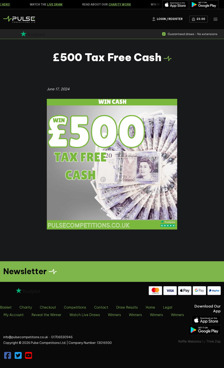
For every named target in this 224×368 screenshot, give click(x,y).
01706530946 (62, 337)
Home (150, 307)
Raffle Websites (189, 341)
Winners (114, 315)
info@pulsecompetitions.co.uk (25, 337)
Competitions (75, 307)
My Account (14, 315)
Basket (6, 307)
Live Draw (52, 4)
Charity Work (116, 4)
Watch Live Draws (84, 315)
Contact (101, 307)
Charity (25, 307)
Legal (167, 307)
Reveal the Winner (46, 315)
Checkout (48, 307)
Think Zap (213, 341)
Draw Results (127, 307)
